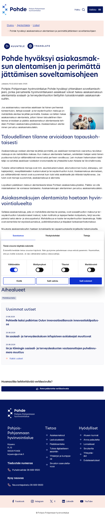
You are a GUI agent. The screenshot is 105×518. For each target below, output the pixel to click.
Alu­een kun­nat (91, 435)
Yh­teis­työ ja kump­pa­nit (60, 457)
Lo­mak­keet (89, 444)
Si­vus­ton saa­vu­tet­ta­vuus (60, 465)
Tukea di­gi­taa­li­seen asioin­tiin (59, 450)
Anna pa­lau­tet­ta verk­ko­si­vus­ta (54, 389)
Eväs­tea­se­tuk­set (92, 460)
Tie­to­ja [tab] (87, 235)
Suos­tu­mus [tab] (18, 235)
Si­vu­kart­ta (89, 448)
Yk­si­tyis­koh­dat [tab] (52, 235)
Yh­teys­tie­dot (89, 454)
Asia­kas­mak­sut (57, 435)
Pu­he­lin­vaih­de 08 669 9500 (26, 470)
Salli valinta (52, 281)
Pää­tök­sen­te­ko (8, 298)
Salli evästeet (85, 281)
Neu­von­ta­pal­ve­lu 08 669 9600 (27, 485)
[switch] (39, 270)
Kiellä (19, 281)
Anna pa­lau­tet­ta (92, 439)
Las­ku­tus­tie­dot (57, 439)
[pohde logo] (23, 9)
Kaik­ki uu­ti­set (16, 358)
